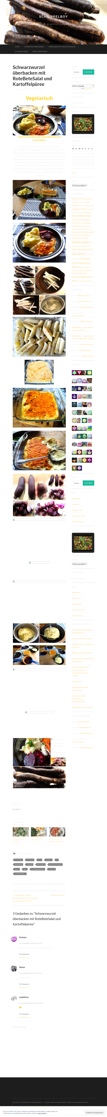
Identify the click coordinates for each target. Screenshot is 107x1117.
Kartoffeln (81, 215)
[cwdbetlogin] (89, 372)
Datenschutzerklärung (34, 47)
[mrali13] (74, 412)
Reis (86, 246)
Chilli (78, 202)
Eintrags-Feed (77, 510)
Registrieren (76, 498)
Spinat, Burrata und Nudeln (81, 638)
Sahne (77, 249)
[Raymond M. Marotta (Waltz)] (84, 372)
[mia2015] (79, 436)
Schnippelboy (53, 16)
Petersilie (82, 238)
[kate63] (89, 436)
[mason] (89, 420)
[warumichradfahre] (84, 444)
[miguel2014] (79, 396)
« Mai (74, 173)
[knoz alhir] (74, 460)
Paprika (88, 232)
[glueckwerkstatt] (89, 452)
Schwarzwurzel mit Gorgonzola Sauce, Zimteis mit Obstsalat (56, 839)
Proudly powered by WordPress (27, 1102)
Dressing (30, 860)
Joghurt (79, 212)
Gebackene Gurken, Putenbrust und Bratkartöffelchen (79, 698)
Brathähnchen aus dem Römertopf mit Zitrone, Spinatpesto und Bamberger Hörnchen (25, 898)
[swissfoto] (79, 412)
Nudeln (79, 229)
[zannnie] (89, 444)
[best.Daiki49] (74, 380)
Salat (17, 869)
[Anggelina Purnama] (74, 396)
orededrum (24, 997)
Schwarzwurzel (37, 869)
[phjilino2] (89, 404)
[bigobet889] (84, 396)
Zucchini (81, 273)
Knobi (76, 220)
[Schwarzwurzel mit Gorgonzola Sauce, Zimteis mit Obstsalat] (57, 831)
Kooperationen (21, 51)
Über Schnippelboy (40, 51)
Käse (40, 860)
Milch (80, 226)
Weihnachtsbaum (58, 895)
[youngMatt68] (79, 404)
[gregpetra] (84, 460)
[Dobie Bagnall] (84, 380)
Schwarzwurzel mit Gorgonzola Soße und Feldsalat (20, 839)
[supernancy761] (74, 468)
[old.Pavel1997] (84, 428)
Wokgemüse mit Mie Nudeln (82, 707)
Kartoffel (87, 212)
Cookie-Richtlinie (42, 1113)
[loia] (84, 404)
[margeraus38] (84, 420)
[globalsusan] (79, 380)
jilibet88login (77, 327)
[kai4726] (79, 428)
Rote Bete (41, 864)
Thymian (76, 259)
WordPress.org (77, 522)
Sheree (22, 967)
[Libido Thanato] (74, 388)
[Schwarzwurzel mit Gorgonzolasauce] (39, 831)
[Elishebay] (84, 388)
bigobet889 (76, 336)
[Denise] (89, 396)
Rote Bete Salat (55, 864)
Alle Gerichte (22, 853)
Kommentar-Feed (78, 516)
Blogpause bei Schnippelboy (82, 653)
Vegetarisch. (83, 267)
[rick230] (89, 388)
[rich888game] (74, 436)
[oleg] (89, 412)
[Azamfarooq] (79, 420)
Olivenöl (88, 229)
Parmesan (18, 864)
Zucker (78, 276)
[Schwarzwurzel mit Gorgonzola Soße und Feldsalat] (21, 831)
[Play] (39, 120)
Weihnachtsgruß (83, 295)
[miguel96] (74, 420)
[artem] (74, 452)
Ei (83, 202)
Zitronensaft (20, 874)
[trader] (79, 372)
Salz (25, 869)
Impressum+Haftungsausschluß (62, 47)
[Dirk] (74, 444)
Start (17, 47)
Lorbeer (81, 223)
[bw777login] (79, 388)
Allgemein (31, 853)
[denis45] (74, 372)
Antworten (24, 957)
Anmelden (75, 504)
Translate (88, 89)
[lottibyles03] (79, 452)
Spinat (88, 254)
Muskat (49, 860)
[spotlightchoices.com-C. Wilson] (89, 428)
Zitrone (52, 869)
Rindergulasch (77, 681)
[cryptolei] (84, 452)
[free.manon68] (79, 468)
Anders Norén (81, 1102)
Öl (57, 860)
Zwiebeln (82, 281)
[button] (24, 272)
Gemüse (89, 205)
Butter (77, 198)
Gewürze (79, 209)
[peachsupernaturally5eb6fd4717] (74, 428)
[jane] (79, 444)
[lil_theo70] (89, 460)
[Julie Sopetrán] (89, 380)
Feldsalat (81, 205)
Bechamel (18, 860)
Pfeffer (30, 864)
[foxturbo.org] (74, 404)
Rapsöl (79, 246)
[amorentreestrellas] (84, 412)
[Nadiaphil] (79, 460)
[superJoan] (84, 436)
